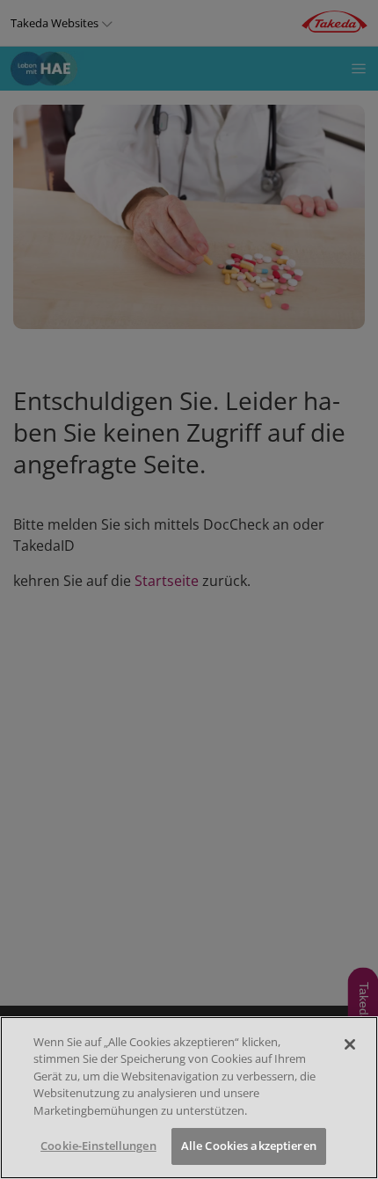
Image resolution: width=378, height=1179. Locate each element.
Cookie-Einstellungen (98, 1145)
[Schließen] (350, 1044)
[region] (189, 1097)
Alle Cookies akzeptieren (248, 1145)
